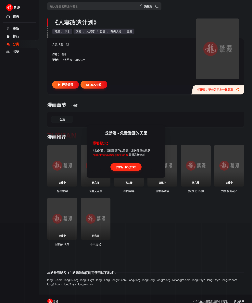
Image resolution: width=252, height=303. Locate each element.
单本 (67, 31)
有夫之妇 (115, 31)
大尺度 (90, 31)
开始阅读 (67, 84)
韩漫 (57, 31)
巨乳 (102, 31)
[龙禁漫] (18, 6)
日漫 (129, 31)
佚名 (64, 54)
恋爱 (78, 31)
